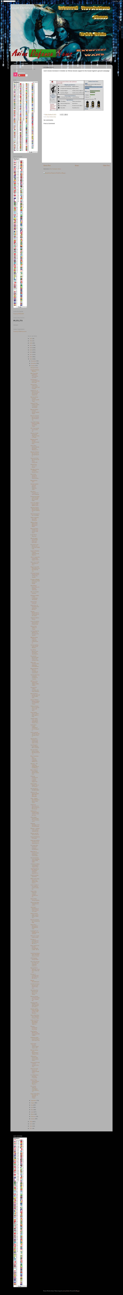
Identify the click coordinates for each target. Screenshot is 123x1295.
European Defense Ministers (35, 370)
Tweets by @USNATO (18, 313)
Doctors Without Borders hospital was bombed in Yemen (35, 702)
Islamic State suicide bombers (35, 899)
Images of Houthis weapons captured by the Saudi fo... (35, 553)
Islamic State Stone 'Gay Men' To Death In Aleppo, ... (35, 1096)
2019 (31, 350)
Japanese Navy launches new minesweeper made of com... (35, 740)
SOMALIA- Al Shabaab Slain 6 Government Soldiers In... (35, 393)
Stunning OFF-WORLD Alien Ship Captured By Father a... (35, 1004)
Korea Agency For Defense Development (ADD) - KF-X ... (35, 948)
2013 (31, 1124)
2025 (31, 338)
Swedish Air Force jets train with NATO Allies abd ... (35, 986)
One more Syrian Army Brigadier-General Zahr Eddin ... (35, 860)
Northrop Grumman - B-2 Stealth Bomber (35, 825)
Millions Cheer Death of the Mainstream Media (34, 524)
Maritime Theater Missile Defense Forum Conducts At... (35, 509)
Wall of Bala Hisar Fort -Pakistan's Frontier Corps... (35, 1016)
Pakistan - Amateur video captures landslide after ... (35, 830)
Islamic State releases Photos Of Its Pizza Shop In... (35, 1082)
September (33, 1100)
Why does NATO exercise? (35, 592)
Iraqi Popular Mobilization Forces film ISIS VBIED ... (35, 1033)
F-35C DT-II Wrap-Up (34, 535)
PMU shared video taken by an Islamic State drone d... (35, 881)
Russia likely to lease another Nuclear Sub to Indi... (35, 772)
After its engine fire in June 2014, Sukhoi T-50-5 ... (35, 558)
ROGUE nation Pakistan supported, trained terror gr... (34, 640)
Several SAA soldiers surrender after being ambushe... (35, 689)
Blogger (77, 1291)
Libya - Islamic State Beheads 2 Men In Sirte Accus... (35, 800)
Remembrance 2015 (34, 481)
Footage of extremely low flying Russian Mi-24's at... (35, 976)
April (32, 1112)
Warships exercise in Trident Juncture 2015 (35, 470)
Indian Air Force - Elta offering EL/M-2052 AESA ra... (35, 1022)
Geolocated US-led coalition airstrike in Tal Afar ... (35, 1064)
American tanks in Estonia (35, 618)
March (32, 1114)
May (32, 1109)
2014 (31, 1121)
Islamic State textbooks (34, 602)
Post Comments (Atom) (55, 169)
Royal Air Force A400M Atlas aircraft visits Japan (34, 530)
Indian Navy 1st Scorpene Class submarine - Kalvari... (35, 607)
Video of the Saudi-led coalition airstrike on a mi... (34, 893)
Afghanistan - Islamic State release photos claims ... (34, 1058)
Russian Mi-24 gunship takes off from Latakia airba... (35, 695)
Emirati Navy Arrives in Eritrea (34, 466)
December (33, 361)
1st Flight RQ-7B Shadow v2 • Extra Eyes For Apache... (35, 633)
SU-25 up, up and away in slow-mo (35, 429)
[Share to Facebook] (65, 114)
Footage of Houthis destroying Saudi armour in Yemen (35, 581)
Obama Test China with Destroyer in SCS (35, 904)
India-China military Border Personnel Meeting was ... (35, 447)
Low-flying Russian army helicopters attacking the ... (35, 652)
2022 (31, 343)
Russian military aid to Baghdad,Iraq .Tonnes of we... (35, 1052)
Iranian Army (53, 117)
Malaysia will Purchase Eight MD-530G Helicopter (35, 794)
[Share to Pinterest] (67, 114)
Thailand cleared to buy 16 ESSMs (35, 514)
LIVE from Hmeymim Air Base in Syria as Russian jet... (35, 807)
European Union (34, 367)
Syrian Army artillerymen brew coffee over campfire (35, 386)
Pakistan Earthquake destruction (34, 1028)
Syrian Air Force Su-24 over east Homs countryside (35, 460)
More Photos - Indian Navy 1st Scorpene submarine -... (35, 587)
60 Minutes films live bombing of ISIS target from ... (35, 1039)
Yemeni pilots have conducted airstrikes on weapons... (35, 677)
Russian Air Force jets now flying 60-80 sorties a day (35, 418)
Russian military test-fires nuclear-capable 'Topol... (35, 399)
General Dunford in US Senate (35, 837)
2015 (31, 359)
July (32, 1105)
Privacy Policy (24, 63)
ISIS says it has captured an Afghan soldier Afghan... (35, 683)
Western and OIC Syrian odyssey (35, 833)
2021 (31, 345)
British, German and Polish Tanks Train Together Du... (35, 998)
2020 (31, 347)
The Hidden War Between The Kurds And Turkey (34, 992)
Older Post (106, 165)
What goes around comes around (35, 936)
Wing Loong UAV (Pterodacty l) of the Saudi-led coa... (35, 569)
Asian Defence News (26, 8)
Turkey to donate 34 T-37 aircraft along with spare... (35, 708)
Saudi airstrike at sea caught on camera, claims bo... (35, 887)
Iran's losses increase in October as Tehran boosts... (35, 476)
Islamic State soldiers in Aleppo (34, 627)
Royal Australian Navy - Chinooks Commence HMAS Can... (34, 758)
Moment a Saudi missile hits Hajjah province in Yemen (35, 435)
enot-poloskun (66, 1291)
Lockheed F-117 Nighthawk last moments (35, 932)
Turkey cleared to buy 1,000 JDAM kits (35, 519)
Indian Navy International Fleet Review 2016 (34, 926)
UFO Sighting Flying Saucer (34, 958)
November (33, 363)
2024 (31, 341)
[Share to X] (64, 114)
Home (15, 63)
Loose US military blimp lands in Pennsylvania (35, 622)
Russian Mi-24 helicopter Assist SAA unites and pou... (35, 970)
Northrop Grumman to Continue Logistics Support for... (34, 778)
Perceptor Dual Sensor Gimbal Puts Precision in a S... (35, 752)
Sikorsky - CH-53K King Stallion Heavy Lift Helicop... (35, 765)
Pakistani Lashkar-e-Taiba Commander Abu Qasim (35, 597)
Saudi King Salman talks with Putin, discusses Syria (35, 954)
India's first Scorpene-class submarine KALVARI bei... (35, 664)
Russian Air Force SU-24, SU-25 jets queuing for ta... (35, 454)
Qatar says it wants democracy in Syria (35, 563)
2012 (31, 1126)
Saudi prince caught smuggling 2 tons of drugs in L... (35, 727)
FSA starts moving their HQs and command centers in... (35, 963)
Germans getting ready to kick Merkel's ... (34, 646)
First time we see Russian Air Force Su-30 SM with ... (35, 546)
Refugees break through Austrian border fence (35, 441)
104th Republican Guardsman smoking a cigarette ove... (35, 871)
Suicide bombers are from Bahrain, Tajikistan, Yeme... (34, 486)
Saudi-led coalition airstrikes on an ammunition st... (35, 842)
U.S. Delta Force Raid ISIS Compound (34, 1076)
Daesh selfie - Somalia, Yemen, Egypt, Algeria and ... (35, 1046)
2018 (31, 352)
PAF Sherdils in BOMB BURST (35, 789)
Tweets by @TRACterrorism (20, 331)
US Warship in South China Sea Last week (35, 381)
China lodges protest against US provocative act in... (35, 819)
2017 (31, 354)
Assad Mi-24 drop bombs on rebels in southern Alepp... (35, 424)
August (33, 1103)
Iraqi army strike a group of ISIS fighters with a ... (35, 504)
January (33, 1118)
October (33, 365)
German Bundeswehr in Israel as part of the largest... (35, 613)
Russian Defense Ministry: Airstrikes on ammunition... (34, 670)
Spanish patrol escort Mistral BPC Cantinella (35, 746)
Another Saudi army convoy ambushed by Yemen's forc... (35, 720)
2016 (31, 356)
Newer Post (47, 165)
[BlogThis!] (62, 114)
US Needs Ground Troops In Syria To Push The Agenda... (35, 575)
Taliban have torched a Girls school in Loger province (35, 813)
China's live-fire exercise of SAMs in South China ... (35, 1070)
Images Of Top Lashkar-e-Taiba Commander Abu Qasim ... (35, 405)
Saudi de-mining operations (34, 875)
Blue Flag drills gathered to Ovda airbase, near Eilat (34, 375)
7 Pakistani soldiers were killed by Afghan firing (35, 865)
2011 (31, 1128)
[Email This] (61, 114)
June (32, 1107)
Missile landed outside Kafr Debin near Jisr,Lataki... (34, 540)
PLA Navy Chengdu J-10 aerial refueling (35, 493)
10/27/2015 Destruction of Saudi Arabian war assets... (35, 909)
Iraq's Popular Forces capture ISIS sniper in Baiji (35, 714)
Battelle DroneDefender (35, 981)
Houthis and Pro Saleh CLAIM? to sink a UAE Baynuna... (35, 1011)
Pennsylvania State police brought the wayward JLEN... (35, 498)
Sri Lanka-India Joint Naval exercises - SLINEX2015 (34, 847)
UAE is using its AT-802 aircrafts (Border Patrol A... (35, 734)
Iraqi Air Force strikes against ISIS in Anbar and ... (34, 915)
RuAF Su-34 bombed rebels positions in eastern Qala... (35, 853)
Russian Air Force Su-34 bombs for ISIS (35, 921)
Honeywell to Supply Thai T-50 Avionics (35, 785)
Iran (48, 117)
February (33, 1116)
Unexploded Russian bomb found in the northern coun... (35, 658)
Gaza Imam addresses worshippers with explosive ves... (35, 1088)
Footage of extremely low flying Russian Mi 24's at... (35, 941)
